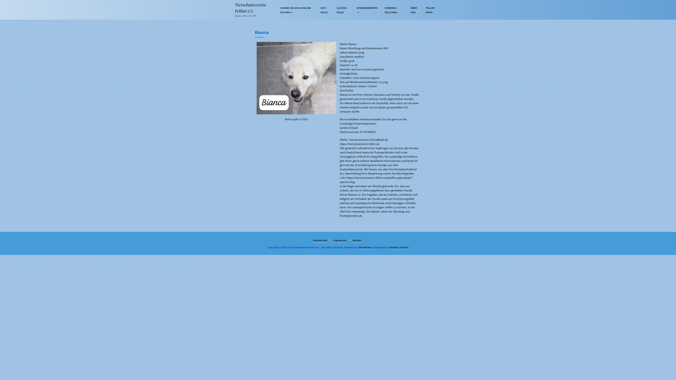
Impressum (339, 240)
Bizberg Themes (399, 247)
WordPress (365, 247)
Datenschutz (320, 240)
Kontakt (357, 240)
